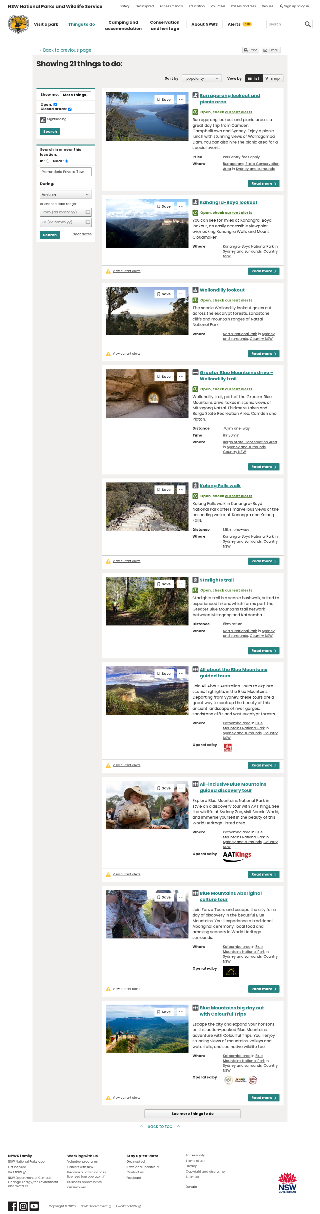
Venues (267, 6)
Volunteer (218, 6)
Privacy (191, 1166)
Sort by (171, 78)
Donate (191, 1187)
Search (50, 131)
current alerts (238, 112)
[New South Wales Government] (287, 1183)
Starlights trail (217, 580)
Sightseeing (56, 119)
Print (253, 50)
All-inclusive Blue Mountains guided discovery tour (233, 787)
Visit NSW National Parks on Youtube (34, 1206)
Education (197, 6)
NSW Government (94, 1206)
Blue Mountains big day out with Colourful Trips (232, 1011)
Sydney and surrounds (255, 168)
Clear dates (82, 234)
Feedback (134, 1178)
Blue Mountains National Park (244, 726)
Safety (125, 6)
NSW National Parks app (26, 1161)
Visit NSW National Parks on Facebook (12, 1206)
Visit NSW (15, 1172)
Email (274, 50)
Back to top (160, 1126)
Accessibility (195, 1155)
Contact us (135, 1172)
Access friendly (171, 6)
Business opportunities (84, 1182)
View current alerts (126, 271)
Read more (262, 183)
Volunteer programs (82, 1161)
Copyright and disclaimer (206, 1171)
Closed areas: (54, 109)
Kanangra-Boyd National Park (248, 246)
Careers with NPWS (81, 1167)
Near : (58, 160)
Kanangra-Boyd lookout (229, 202)
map (275, 78)
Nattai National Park (240, 333)
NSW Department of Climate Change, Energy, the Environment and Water (33, 1182)
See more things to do (193, 1113)
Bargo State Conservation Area (250, 442)
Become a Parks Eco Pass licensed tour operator (86, 1174)
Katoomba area (236, 723)
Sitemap (192, 1177)
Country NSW (261, 338)
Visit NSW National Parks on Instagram (23, 1206)
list (256, 78)
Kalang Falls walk (220, 485)
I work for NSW (126, 1206)
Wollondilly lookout (222, 290)
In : (42, 160)
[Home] (18, 24)
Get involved (76, 1187)
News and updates (141, 1167)
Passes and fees (243, 6)
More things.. (75, 94)
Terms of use (195, 1161)
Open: (46, 105)
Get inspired (145, 6)
